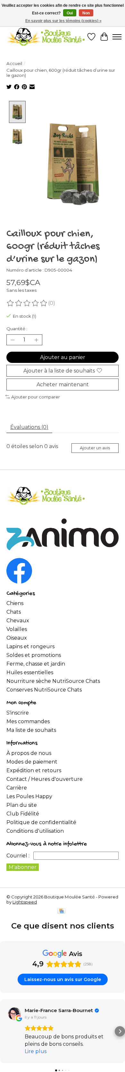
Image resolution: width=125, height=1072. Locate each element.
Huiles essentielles (29, 672)
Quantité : (16, 328)
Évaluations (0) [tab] (29, 427)
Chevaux (17, 621)
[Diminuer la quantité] (12, 340)
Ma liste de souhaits (31, 730)
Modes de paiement (31, 762)
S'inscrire (17, 713)
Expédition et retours (33, 770)
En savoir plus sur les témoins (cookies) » (63, 21)
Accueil (14, 63)
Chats (13, 612)
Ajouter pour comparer (35, 396)
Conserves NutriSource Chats (44, 690)
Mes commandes (28, 721)
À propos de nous (28, 753)
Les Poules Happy (29, 796)
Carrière (16, 788)
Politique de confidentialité (41, 822)
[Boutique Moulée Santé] (45, 37)
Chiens (14, 603)
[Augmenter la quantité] (36, 340)
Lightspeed (25, 901)
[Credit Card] (61, 911)
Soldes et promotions (33, 655)
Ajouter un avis (95, 448)
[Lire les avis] (27, 303)
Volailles (16, 629)
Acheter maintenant (63, 384)
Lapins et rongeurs (30, 646)
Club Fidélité (22, 814)
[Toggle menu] (117, 36)
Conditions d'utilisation (35, 831)
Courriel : (17, 856)
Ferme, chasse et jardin (35, 664)
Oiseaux (16, 638)
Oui (70, 13)
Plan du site (21, 805)
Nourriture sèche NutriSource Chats (53, 681)
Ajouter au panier (62, 357)
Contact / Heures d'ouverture (44, 779)
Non (86, 13)
